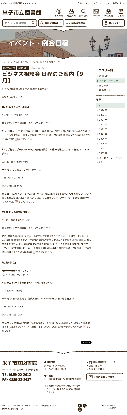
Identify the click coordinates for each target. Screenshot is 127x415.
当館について (83, 3)
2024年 (103, 119)
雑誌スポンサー (96, 365)
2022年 (103, 129)
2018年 (103, 148)
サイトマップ (6, 405)
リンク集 (17, 405)
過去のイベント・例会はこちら (110, 159)
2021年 (103, 134)
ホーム (6, 62)
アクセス (98, 3)
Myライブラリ (116, 23)
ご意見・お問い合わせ (104, 376)
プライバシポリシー (31, 405)
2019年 (103, 143)
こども (121, 15)
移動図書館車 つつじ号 (104, 362)
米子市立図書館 (21, 12)
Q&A (107, 3)
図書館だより (105, 90)
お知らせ (59, 15)
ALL (101, 105)
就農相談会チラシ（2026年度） (67, 326)
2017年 (103, 153)
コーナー (96, 15)
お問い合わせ (119, 3)
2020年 (103, 138)
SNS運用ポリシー (47, 405)
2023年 (103, 124)
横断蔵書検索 (78, 23)
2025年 (103, 114)
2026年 (103, 110)
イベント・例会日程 (20, 62)
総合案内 (71, 15)
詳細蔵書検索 (52, 23)
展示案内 (104, 85)
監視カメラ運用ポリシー (11, 409)
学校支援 (108, 15)
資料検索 (83, 15)
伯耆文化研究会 (97, 369)
